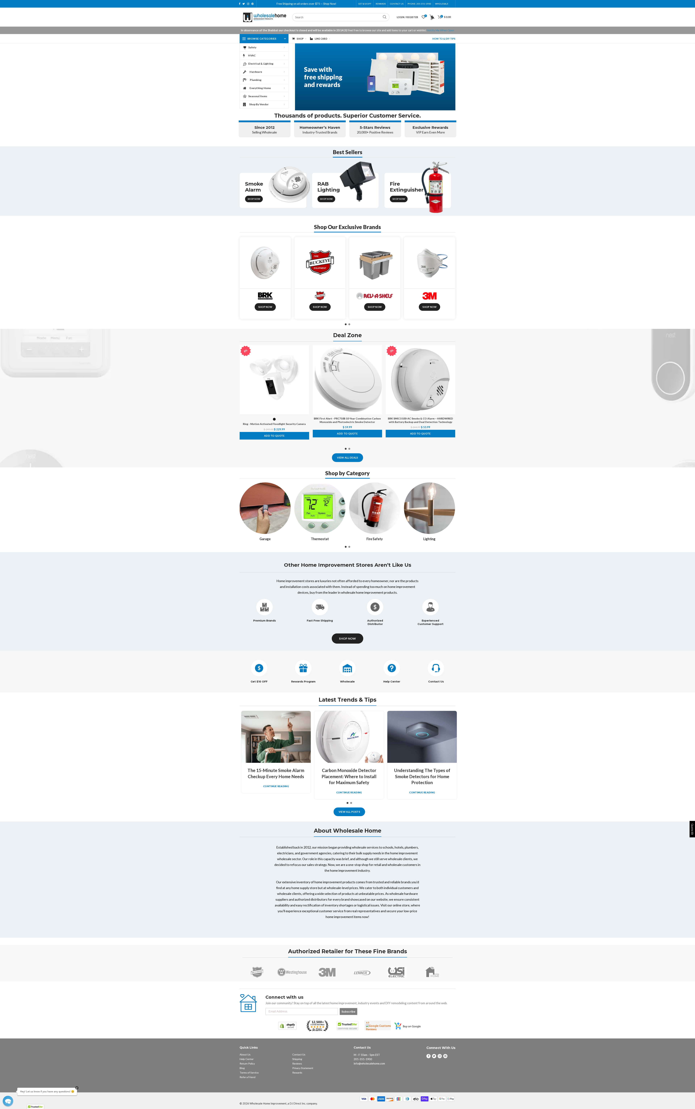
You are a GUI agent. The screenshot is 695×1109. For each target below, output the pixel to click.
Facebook (239, 3)
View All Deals (347, 457)
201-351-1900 (363, 1059)
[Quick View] (306, 367)
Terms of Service (249, 1072)
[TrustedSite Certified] (347, 1025)
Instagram (248, 3)
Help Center (391, 681)
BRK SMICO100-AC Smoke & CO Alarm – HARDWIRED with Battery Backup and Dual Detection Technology (420, 420)
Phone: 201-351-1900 (419, 3)
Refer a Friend (247, 1077)
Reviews (297, 1063)
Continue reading (276, 786)
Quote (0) (692, 829)
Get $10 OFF (259, 681)
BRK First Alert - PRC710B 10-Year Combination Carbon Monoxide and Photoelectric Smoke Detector (347, 420)
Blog (242, 1068)
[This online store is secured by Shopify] (287, 1026)
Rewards (297, 1072)
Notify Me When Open (440, 30)
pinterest (252, 3)
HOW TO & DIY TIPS (443, 38)
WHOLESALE (441, 3)
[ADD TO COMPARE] (306, 359)
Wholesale (347, 681)
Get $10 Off (365, 3)
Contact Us (396, 3)
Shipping (297, 1059)
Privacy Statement (302, 1068)
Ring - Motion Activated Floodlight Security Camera (274, 423)
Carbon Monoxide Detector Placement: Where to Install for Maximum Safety (349, 776)
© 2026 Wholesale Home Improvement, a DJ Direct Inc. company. (278, 1103)
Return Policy (247, 1063)
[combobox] (340, 17)
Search (384, 17)
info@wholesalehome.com (369, 1063)
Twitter (243, 3)
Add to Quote (274, 435)
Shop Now (254, 199)
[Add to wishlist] (306, 351)
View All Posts (349, 811)
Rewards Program (303, 681)
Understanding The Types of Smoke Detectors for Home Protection (422, 776)
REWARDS (381, 3)
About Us (245, 1054)
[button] (8, 1101)
